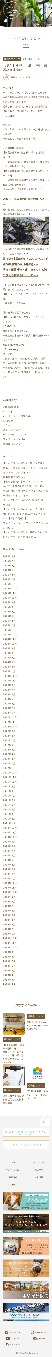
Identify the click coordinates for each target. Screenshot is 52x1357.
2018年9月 (9, 952)
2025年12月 (10, 588)
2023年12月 (10, 676)
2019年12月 (10, 883)
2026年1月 (9, 584)
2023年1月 (9, 713)
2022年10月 (10, 726)
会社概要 (39, 1177)
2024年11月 (10, 639)
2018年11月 (10, 943)
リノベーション (13, 1170)
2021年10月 (10, 782)
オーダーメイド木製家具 (17, 416)
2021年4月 (9, 809)
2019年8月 (9, 901)
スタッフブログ (12, 430)
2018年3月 (9, 980)
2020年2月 (9, 874)
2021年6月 (9, 800)
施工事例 (39, 1170)
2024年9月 (9, 648)
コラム (7, 425)
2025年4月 (9, 621)
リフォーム (39, 1162)
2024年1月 (9, 671)
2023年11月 (10, 680)
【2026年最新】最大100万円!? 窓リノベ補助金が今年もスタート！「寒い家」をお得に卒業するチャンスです (13, 1051)
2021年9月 (9, 786)
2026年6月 (9, 565)
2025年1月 (9, 630)
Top (13, 1162)
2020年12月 (10, 828)
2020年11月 (10, 832)
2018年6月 (9, 966)
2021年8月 (9, 791)
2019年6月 (9, 911)
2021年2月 (9, 818)
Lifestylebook (11, 407)
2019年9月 (9, 897)
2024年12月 (10, 634)
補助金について (12, 443)
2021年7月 (9, 795)
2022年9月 (9, 731)
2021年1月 (9, 823)
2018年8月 (9, 957)
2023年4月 (9, 703)
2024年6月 (9, 657)
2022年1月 (9, 768)
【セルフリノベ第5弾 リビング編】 (24, 463)
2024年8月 (9, 653)
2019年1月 (9, 934)
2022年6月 (9, 745)
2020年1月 (9, 878)
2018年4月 (9, 975)
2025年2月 (9, 625)
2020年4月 (9, 864)
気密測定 (13, 1177)
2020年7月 (9, 851)
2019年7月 (9, 906)
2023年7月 (9, 690)
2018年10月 (10, 947)
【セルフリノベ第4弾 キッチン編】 (24, 509)
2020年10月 (10, 837)
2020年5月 (9, 860)
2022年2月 (9, 763)
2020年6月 (9, 855)
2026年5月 (9, 570)
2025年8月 (9, 607)
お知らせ (8, 420)
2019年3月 (9, 924)
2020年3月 (9, 869)
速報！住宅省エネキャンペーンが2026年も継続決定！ (37, 1022)
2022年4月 (9, 754)
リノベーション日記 (14, 439)
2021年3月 (9, 814)
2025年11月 (10, 593)
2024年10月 (10, 644)
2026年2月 (9, 579)
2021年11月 (10, 777)
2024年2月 (9, 667)
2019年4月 (9, 920)
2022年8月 (9, 736)
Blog (13, 1185)
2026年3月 (9, 575)
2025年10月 (10, 598)
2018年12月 (10, 938)
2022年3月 (9, 759)
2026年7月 (9, 561)
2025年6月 (9, 611)
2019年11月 (10, 888)
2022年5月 (9, 749)
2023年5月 (9, 699)
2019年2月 (9, 929)
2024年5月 (9, 662)
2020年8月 (9, 846)
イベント (8, 411)
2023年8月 (9, 685)
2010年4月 (9, 984)
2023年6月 (9, 694)
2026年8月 (9, 556)
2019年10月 (10, 892)
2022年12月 (10, 717)
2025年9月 (9, 602)
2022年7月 (9, 740)
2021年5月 (9, 805)
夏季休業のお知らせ (14, 477)
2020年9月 (9, 841)
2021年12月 (10, 772)
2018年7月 (9, 961)
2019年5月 (9, 915)
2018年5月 (9, 970)
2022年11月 (10, 722)
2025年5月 (9, 616)
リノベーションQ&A (14, 434)
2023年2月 (9, 708)
